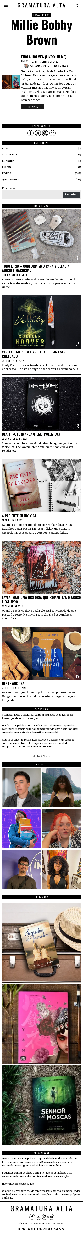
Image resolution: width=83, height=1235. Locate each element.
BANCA (6, 148)
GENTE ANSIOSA (13, 683)
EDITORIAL (9, 160)
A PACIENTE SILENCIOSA (19, 516)
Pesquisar (8, 188)
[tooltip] (30, 133)
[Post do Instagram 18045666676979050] (41, 1024)
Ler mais (32, 106)
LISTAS (6, 167)
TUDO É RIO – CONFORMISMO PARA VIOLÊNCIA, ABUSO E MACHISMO (36, 268)
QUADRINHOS (11, 179)
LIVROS (25, 61)
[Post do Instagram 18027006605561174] (41, 1105)
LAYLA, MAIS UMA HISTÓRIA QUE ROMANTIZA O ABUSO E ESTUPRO (41, 599)
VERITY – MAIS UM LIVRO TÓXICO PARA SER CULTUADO (34, 354)
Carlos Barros (43, 65)
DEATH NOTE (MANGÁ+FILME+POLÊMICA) (31, 434)
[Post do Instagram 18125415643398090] (41, 943)
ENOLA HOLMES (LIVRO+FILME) (43, 56)
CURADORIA (9, 154)
